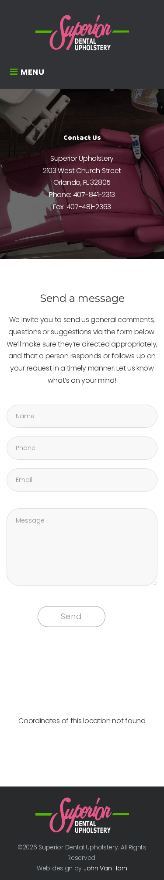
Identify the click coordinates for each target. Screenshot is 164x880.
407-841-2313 (94, 195)
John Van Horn (105, 868)
